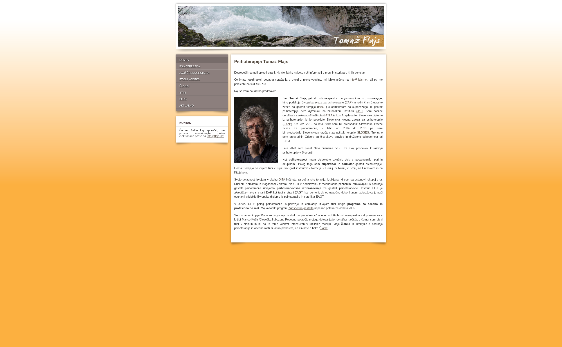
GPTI (359, 111)
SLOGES (363, 132)
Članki (324, 228)
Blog (183, 99)
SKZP (287, 124)
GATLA (327, 115)
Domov (184, 59)
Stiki (182, 92)
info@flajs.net (358, 79)
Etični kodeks (189, 79)
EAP (349, 102)
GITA (282, 179)
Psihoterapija (189, 66)
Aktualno (186, 105)
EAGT (322, 106)
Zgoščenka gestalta (300, 208)
